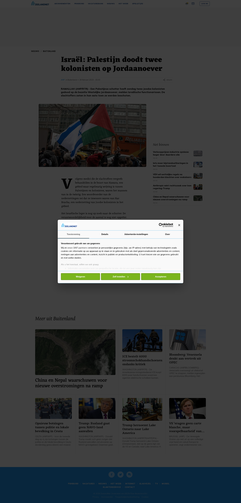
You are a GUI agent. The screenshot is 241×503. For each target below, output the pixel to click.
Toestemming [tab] (73, 234)
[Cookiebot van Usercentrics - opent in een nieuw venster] (161, 225)
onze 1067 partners (77, 248)
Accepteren (160, 276)
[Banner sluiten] (179, 225)
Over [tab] (167, 234)
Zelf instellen (119, 276)
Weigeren (80, 276)
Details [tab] (104, 234)
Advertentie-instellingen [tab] (136, 234)
